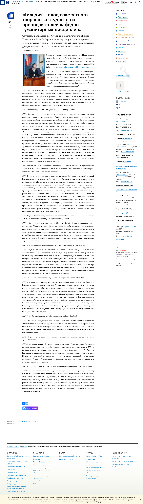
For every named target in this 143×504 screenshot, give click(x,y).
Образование (39, 453)
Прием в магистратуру (40, 465)
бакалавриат (126, 138)
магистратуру (121, 141)
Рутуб (121, 105)
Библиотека (89, 473)
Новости (24, 446)
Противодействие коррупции (16, 466)
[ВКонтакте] (23, 403)
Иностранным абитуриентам (42, 468)
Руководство (11, 469)
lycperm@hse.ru (126, 213)
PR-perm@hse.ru (126, 236)
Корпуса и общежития (14, 481)
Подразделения (12, 472)
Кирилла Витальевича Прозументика (73, 67)
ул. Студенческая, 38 (122, 120)
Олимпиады (36, 459)
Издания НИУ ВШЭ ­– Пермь (94, 456)
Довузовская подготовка (125, 185)
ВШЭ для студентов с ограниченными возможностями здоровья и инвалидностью (17, 486)
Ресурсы (89, 453)
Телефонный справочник (15, 478)
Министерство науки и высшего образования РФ (122, 457)
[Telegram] (26, 403)
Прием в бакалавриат (40, 462)
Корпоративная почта (93, 470)
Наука (62, 453)
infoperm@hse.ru (126, 131)
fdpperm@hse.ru (126, 205)
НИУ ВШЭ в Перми (29, 421)
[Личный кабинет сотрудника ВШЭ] (135, 2)
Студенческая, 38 (129, 227)
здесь (124, 498)
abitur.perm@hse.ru (127, 151)
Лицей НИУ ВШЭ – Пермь (125, 209)
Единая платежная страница (16, 491)
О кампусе (12, 453)
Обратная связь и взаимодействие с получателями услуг (43, 481)
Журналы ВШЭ (90, 459)
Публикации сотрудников (94, 462)
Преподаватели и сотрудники (16, 475)
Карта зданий (120, 240)
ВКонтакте (122, 102)
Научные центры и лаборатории (69, 456)
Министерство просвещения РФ (122, 461)
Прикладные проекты (66, 459)
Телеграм (122, 108)
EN (126, 2)
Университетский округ (41, 476)
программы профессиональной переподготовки (123, 163)
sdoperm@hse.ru (126, 181)
